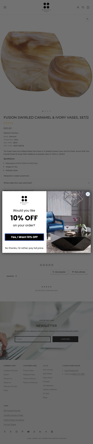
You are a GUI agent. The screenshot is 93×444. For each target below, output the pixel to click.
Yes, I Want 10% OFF (24, 237)
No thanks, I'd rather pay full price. (24, 248)
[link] (24, 200)
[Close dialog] (88, 194)
